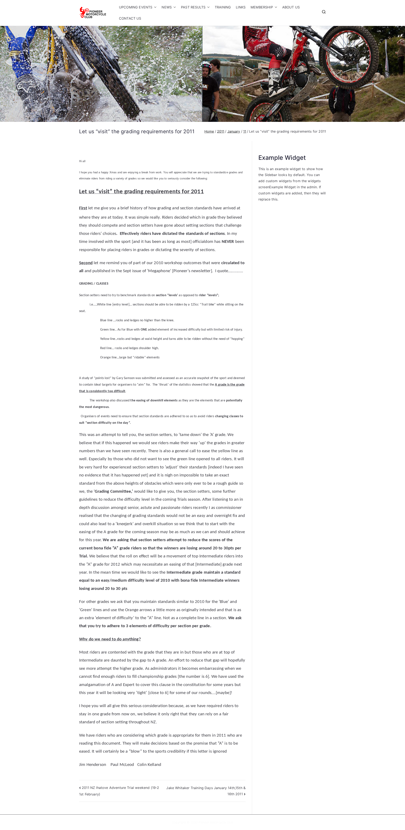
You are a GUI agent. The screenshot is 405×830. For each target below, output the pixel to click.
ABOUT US (291, 7)
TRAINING (223, 7)
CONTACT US (130, 18)
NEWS (167, 7)
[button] (154, 7)
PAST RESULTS (193, 7)
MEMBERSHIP (262, 7)
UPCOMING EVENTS (135, 7)
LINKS (241, 7)
